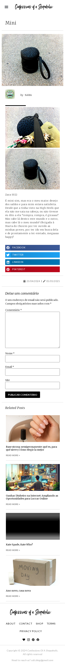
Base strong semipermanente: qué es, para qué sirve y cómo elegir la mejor (31, 448)
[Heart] (24, 639)
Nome (10, 353)
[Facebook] (38, 639)
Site (7, 380)
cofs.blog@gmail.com (42, 660)
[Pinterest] (33, 639)
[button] (6, 7)
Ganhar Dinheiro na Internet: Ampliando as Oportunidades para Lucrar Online (32, 497)
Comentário (13, 310)
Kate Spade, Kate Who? (19, 544)
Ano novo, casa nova (18, 590)
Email (9, 367)
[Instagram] (28, 639)
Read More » (13, 455)
